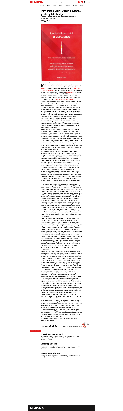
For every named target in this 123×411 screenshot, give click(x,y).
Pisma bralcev (65, 326)
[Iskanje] (84, 2)
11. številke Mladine (63, 85)
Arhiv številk (56, 2)
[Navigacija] (92, 2)
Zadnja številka (49, 2)
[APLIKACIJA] (79, 2)
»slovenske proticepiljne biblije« (63, 99)
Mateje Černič (70, 92)
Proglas (81, 5)
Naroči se (88, 2)
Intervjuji (48, 5)
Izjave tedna (68, 5)
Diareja (60, 5)
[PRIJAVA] (82, 2)
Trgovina (62, 2)
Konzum (75, 5)
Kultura (55, 5)
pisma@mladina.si (78, 326)
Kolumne (42, 5)
